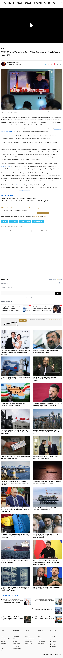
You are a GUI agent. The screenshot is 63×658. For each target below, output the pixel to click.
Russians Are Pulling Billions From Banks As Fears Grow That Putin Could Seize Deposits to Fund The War (14, 431)
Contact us (27, 636)
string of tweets (5, 166)
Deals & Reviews (17, 648)
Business (3, 641)
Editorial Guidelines (46, 231)
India (39, 636)
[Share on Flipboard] (51, 64)
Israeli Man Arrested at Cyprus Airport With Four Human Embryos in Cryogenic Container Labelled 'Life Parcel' (15, 536)
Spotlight (15, 641)
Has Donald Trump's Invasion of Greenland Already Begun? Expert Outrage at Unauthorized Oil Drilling (15, 483)
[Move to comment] (60, 64)
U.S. (2, 636)
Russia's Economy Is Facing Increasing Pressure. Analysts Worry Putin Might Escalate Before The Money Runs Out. (15, 509)
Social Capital (16, 636)
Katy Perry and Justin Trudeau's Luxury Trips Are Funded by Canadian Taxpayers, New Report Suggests (15, 352)
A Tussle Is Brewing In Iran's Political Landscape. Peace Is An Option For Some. (44, 609)
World (2, 634)
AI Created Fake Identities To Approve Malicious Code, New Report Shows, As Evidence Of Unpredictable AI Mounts (15, 589)
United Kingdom (41, 641)
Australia (39, 634)
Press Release (16, 643)
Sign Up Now (23, 320)
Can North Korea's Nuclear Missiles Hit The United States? (19, 198)
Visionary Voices (17, 634)
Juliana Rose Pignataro (14, 62)
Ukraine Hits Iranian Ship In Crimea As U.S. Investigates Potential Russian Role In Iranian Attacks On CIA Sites (46, 562)
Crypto (2, 648)
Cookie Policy (28, 643)
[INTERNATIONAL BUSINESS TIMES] (31, 3)
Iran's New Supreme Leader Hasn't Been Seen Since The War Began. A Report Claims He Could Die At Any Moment (47, 536)
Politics (2, 646)
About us (27, 634)
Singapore (40, 638)
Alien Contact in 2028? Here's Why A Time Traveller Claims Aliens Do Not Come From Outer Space (47, 431)
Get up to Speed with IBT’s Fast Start (53, 319)
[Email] (57, 64)
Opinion (3, 650)
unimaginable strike (24, 190)
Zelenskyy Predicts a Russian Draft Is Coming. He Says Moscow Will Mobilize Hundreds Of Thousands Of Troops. (47, 405)
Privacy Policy (46, 216)
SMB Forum (16, 638)
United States (41, 643)
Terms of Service (37, 216)
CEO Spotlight (16, 646)
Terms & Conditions (29, 638)
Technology (3, 643)
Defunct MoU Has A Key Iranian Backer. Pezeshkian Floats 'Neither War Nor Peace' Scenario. (45, 379)
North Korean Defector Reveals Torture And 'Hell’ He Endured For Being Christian (26, 201)
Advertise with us (29, 646)
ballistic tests (20, 185)
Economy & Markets (5, 638)
